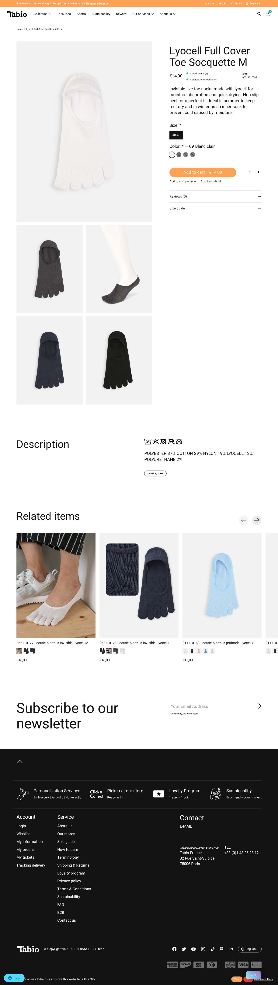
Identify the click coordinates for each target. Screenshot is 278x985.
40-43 (176, 135)
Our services (141, 14)
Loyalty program (71, 873)
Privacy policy (69, 881)
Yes (236, 979)
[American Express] (172, 966)
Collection (40, 14)
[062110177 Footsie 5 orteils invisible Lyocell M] (56, 585)
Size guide (66, 841)
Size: (175, 125)
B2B (60, 912)
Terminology (68, 857)
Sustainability (101, 14)
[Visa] (243, 966)
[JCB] (198, 966)
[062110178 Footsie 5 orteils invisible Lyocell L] (139, 585)
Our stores (66, 834)
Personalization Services (57, 791)
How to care (67, 849)
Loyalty (254, 975)
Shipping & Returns (73, 865)
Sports (81, 14)
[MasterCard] (230, 966)
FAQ (60, 904)
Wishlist (23, 834)
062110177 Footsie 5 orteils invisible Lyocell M (52, 643)
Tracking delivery (30, 865)
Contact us (66, 920)
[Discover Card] (185, 966)
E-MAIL (186, 826)
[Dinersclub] (212, 966)
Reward (121, 14)
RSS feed (98, 949)
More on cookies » (263, 979)
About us (166, 14)
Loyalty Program (184, 791)
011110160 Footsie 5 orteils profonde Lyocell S (218, 643)
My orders (25, 849)
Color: (192, 147)
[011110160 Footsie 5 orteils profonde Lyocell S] (222, 585)
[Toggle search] (259, 14)
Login (21, 826)
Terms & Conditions (74, 889)
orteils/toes (156, 473)
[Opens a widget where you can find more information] (14, 978)
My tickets (25, 857)
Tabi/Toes (64, 14)
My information (29, 841)
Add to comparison (182, 181)
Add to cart (202, 173)
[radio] (171, 154)
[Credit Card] (256, 966)
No (248, 979)
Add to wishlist (211, 181)
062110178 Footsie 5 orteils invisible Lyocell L (134, 643)
